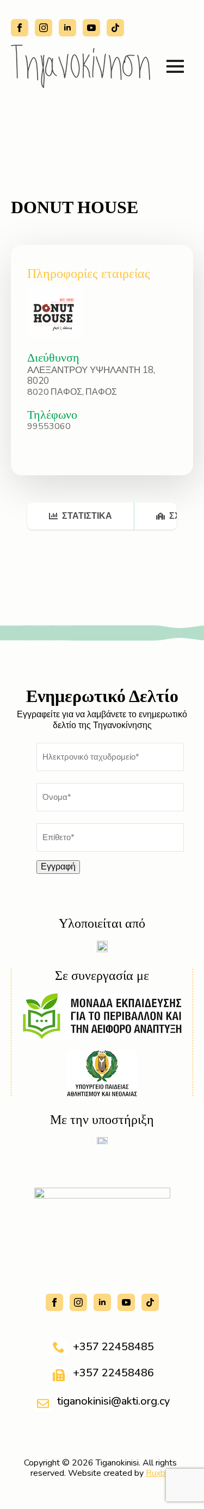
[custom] (115, 27)
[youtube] (91, 27)
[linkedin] (67, 27)
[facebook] (19, 27)
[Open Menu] (175, 66)
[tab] (80, 516)
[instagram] (43, 27)
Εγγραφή (58, 867)
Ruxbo (158, 1473)
